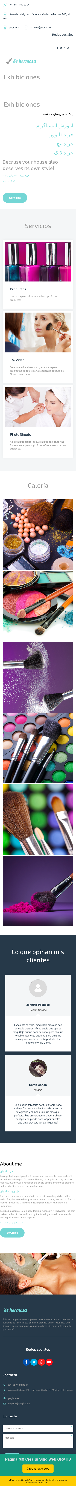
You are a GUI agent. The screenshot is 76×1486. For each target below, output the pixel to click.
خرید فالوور (61, 134)
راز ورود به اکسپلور (9, 1191)
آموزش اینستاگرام (54, 125)
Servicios (15, 198)
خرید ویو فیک (9, 180)
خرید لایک (63, 152)
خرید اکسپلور (6, 1171)
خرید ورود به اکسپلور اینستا (16, 175)
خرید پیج (65, 143)
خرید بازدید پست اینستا (12, 1222)
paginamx (14, 27)
